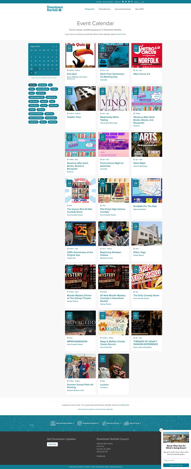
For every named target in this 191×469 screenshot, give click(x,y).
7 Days (49, 78)
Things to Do (89, 9)
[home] (55, 9)
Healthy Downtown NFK (36, 97)
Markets (43, 122)
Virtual (32, 89)
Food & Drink (41, 93)
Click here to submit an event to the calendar (95, 409)
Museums (44, 101)
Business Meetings (42, 89)
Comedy (54, 89)
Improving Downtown (123, 9)
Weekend (44, 78)
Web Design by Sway (116, 467)
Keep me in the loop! (176, 465)
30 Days (54, 78)
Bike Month (42, 85)
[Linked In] (129, 2)
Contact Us (118, 2)
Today (33, 78)
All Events (33, 85)
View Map (98, 2)
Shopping (41, 110)
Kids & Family (34, 101)
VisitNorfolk (124, 405)
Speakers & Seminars (36, 114)
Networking (52, 122)
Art (50, 85)
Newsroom (81, 467)
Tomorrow (38, 78)
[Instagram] (132, 2)
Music (52, 101)
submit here (121, 34)
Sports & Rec (53, 105)
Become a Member (108, 2)
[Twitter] (126, 2)
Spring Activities (51, 118)
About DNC (139, 9)
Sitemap (87, 467)
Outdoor (43, 105)
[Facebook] (123, 2)
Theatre (32, 110)
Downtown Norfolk (104, 467)
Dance (31, 93)
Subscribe (52, 444)
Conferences (33, 122)
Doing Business (104, 9)
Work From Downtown (36, 118)
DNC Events (49, 114)
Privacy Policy (73, 467)
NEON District (34, 105)
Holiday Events (51, 97)
